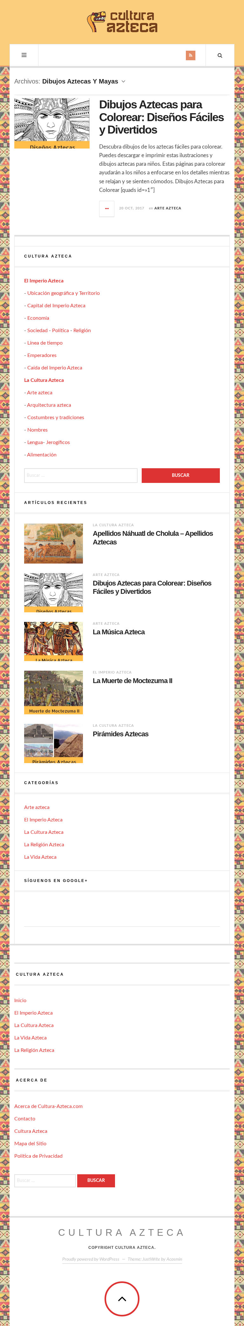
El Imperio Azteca (44, 280)
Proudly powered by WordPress (90, 1259)
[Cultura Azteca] (122, 21)
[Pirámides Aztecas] (53, 743)
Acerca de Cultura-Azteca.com (48, 1106)
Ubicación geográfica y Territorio (63, 293)
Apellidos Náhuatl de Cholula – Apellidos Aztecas (153, 537)
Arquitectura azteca (49, 405)
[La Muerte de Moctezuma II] (53, 692)
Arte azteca (167, 208)
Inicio (20, 1000)
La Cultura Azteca (44, 380)
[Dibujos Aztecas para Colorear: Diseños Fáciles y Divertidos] (53, 592)
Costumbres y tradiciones (55, 417)
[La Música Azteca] (53, 641)
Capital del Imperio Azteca (56, 305)
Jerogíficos (58, 442)
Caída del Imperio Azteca (54, 367)
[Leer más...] (107, 208)
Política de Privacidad (38, 1156)
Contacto (24, 1118)
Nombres (37, 430)
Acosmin (174, 1259)
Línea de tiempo (45, 343)
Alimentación (42, 454)
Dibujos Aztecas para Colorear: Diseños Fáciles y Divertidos (161, 117)
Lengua (35, 442)
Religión (82, 330)
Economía (38, 318)
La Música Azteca (119, 632)
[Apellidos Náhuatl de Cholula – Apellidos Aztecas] (53, 543)
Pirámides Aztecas (120, 734)
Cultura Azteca (30, 1131)
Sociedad (37, 330)
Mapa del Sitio (30, 1143)
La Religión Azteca (44, 844)
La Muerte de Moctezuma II (132, 681)
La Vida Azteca (40, 857)
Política (60, 330)
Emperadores (42, 355)
